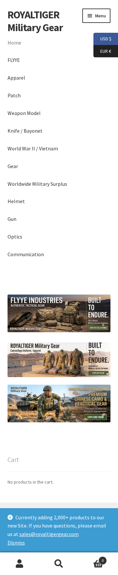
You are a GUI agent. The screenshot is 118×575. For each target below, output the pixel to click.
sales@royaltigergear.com (49, 534)
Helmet (16, 201)
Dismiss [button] (16, 542)
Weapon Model (24, 113)
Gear (13, 166)
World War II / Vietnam (33, 148)
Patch (14, 95)
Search (59, 564)
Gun (12, 219)
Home (14, 42)
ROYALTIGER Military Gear (35, 21)
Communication (26, 254)
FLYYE (14, 60)
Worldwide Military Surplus (37, 184)
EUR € (102, 51)
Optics (15, 236)
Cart (91, 558)
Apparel (16, 77)
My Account (19, 564)
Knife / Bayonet (25, 130)
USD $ (102, 38)
